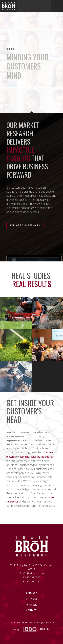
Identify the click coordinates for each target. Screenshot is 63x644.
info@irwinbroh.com (33, 573)
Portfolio (31, 604)
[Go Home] (31, 546)
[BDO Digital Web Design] (37, 629)
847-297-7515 (32, 577)
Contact (31, 610)
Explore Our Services (25, 225)
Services (31, 599)
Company (31, 593)
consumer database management (36, 456)
